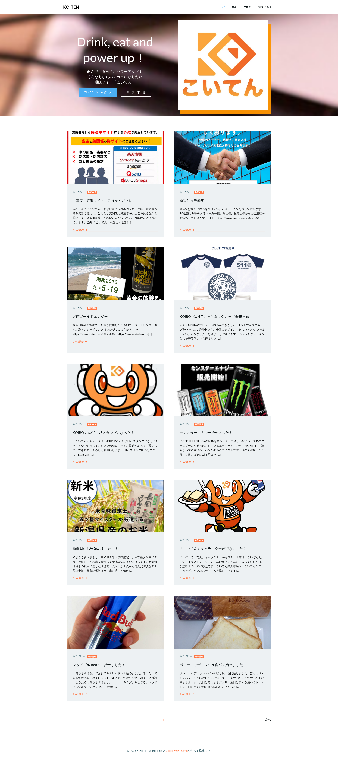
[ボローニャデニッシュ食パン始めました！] (222, 621)
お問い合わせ (264, 6)
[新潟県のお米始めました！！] (115, 505)
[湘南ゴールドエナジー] (115, 273)
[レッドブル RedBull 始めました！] (115, 621)
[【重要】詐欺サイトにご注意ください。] (115, 157)
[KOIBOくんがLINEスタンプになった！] (115, 389)
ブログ (247, 6)
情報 (234, 6)
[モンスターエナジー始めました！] (222, 389)
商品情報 (92, 308)
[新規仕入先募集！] (222, 157)
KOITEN (71, 6)
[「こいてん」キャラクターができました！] (222, 505)
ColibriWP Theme (177, 750)
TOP (222, 6)
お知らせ (92, 192)
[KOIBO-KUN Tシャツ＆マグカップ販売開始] (222, 273)
